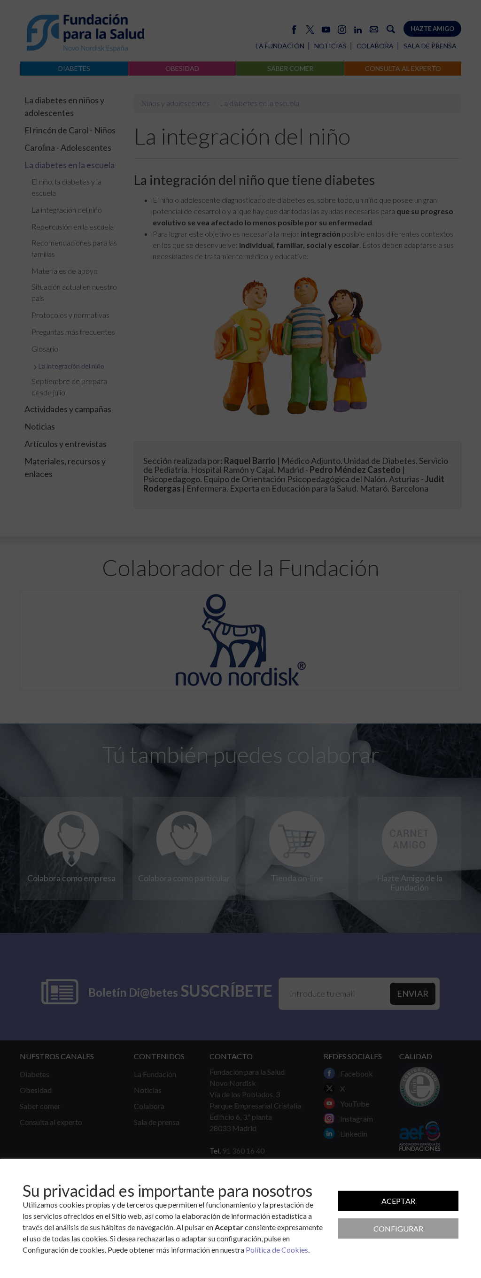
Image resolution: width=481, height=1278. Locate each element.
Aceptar (398, 1200)
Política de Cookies (277, 1249)
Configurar (398, 1228)
